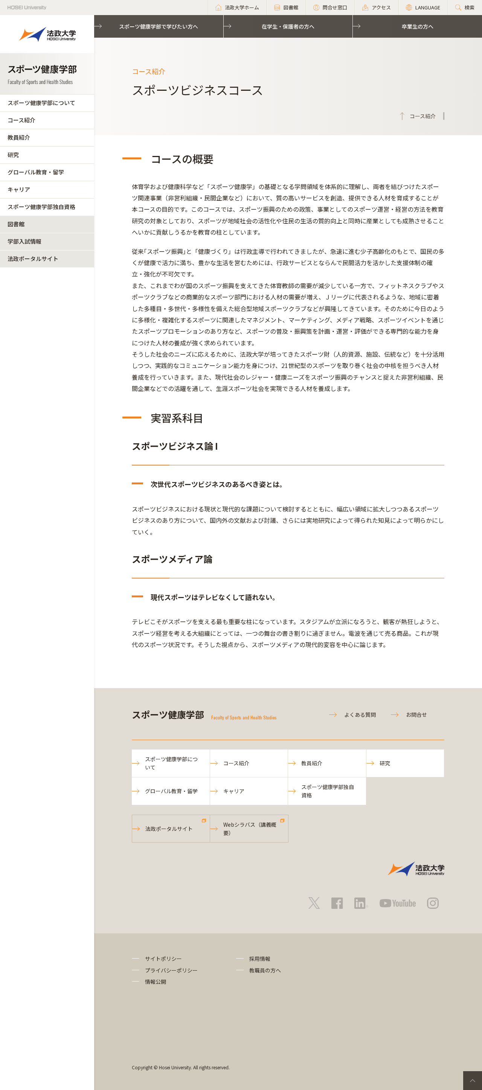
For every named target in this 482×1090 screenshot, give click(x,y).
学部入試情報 (24, 241)
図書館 (16, 224)
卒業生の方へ (417, 26)
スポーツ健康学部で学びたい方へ (158, 26)
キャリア (19, 189)
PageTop (472, 1080)
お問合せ (416, 714)
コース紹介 (21, 120)
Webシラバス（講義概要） (249, 829)
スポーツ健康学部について (41, 103)
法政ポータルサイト (33, 259)
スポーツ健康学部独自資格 (41, 207)
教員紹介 (19, 137)
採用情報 (259, 958)
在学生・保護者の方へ (288, 26)
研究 (13, 155)
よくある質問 (360, 714)
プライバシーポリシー (171, 970)
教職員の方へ (265, 970)
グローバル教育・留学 (36, 172)
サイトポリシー (163, 958)
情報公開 (155, 981)
